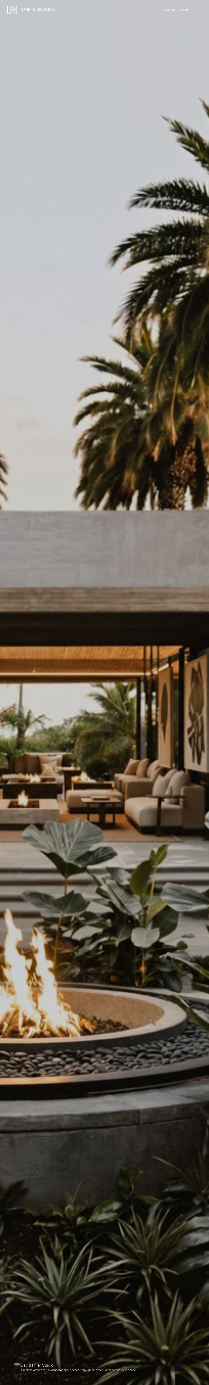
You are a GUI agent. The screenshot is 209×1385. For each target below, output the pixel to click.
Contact (183, 9)
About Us (169, 9)
